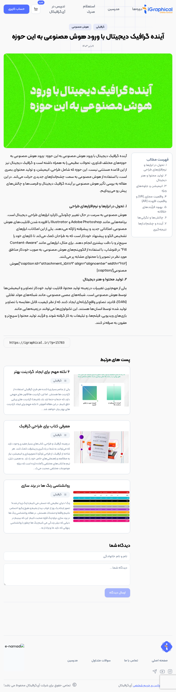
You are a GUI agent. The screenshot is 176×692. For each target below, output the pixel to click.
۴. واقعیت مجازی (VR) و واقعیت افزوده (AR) (151, 199)
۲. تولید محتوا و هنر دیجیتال (154, 178)
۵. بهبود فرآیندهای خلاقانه (154, 209)
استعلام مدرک (89, 9)
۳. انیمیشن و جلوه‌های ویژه (151, 188)
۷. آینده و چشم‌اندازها (152, 223)
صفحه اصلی (160, 660)
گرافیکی (100, 27)
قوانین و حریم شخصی (147, 685)
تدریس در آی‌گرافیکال (57, 9)
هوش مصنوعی (80, 27)
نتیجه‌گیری (160, 229)
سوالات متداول (100, 660)
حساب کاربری (16, 9)
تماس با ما (131, 660)
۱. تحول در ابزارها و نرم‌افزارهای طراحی (155, 167)
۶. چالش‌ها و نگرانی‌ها (152, 217)
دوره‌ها (137, 9)
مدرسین (113, 9)
